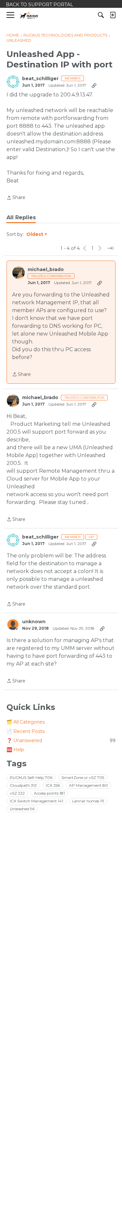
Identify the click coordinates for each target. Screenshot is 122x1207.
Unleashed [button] (22, 808)
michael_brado (46, 269)
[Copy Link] (94, 85)
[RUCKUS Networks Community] (29, 15)
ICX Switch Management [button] (36, 800)
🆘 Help (15, 750)
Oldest (35, 234)
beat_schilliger (40, 78)
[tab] (21, 217)
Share (16, 198)
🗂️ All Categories (26, 722)
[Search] (101, 15)
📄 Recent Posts (26, 731)
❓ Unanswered (61, 740)
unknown (34, 622)
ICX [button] (53, 785)
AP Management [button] (88, 785)
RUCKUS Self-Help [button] (31, 777)
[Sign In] (112, 15)
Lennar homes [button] (88, 800)
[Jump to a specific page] (110, 248)
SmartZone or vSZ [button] (82, 777)
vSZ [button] (17, 793)
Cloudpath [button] (23, 785)
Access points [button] (49, 793)
